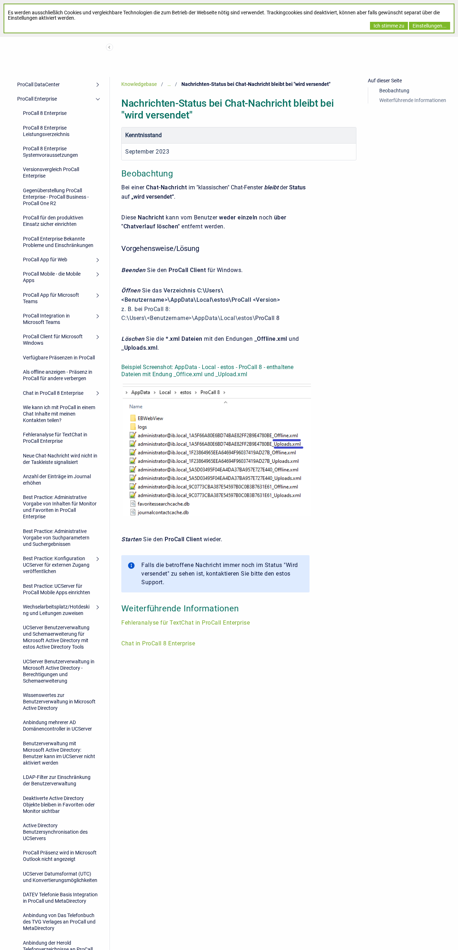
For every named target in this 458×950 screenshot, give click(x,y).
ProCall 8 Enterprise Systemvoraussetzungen (50, 152)
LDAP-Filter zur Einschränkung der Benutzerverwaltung (57, 780)
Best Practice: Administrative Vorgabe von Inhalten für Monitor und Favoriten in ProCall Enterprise (60, 506)
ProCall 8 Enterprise (45, 113)
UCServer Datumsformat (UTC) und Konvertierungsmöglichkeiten (60, 877)
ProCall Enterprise (37, 99)
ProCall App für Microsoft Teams (51, 298)
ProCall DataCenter (38, 84)
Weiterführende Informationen (412, 100)
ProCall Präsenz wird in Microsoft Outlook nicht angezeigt (60, 856)
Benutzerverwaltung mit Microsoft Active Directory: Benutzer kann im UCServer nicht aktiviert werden (59, 753)
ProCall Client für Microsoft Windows (53, 340)
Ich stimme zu (389, 26)
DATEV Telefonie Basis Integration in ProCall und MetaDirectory (60, 898)
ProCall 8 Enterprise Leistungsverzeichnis (46, 131)
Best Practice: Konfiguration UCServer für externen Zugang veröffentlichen (56, 565)
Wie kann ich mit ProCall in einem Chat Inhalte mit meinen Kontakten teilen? (59, 413)
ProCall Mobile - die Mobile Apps (52, 277)
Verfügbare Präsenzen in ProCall (59, 357)
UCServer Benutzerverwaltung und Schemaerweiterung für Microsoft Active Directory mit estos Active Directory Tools (56, 637)
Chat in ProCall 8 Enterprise (53, 393)
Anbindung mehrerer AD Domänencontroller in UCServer (57, 725)
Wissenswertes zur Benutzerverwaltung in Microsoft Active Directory (59, 701)
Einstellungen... (430, 26)
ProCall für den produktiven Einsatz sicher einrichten (53, 221)
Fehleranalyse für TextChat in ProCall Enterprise (55, 438)
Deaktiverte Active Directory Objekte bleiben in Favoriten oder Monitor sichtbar (59, 804)
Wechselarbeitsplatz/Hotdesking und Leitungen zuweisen (56, 610)
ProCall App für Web (45, 259)
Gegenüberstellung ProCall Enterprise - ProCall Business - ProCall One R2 (56, 197)
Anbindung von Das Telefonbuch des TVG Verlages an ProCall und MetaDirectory (59, 921)
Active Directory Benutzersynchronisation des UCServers (55, 832)
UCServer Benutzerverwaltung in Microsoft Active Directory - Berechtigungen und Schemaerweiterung (58, 671)
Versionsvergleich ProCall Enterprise (51, 172)
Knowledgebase (139, 84)
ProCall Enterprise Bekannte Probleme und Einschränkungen (58, 242)
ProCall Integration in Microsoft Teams (46, 319)
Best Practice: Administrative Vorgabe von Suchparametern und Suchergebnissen (56, 537)
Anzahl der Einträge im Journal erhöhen (57, 480)
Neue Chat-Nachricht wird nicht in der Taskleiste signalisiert (60, 459)
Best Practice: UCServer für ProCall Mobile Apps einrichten (56, 589)
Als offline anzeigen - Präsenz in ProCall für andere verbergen (57, 375)
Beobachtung (394, 90)
